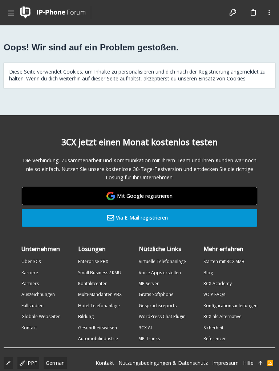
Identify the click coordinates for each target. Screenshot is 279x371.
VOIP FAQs (214, 294)
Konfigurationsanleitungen (230, 306)
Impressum (225, 362)
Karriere (29, 273)
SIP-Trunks (149, 338)
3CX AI (145, 328)
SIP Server (149, 283)
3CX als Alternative (222, 316)
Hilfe (248, 362)
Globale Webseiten (41, 316)
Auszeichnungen (38, 294)
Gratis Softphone (156, 294)
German (55, 362)
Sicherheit (213, 328)
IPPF (31, 362)
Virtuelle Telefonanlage (162, 261)
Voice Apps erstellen (160, 273)
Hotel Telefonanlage (99, 306)
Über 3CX (31, 261)
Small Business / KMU (99, 273)
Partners (30, 283)
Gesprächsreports (158, 306)
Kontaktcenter (92, 283)
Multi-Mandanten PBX (100, 294)
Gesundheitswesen (97, 328)
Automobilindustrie (98, 338)
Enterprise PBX (93, 261)
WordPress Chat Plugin (162, 316)
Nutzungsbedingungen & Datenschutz (163, 362)
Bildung (86, 316)
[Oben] (260, 363)
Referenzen (215, 338)
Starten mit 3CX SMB (223, 261)
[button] (11, 12)
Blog (208, 273)
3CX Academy (217, 283)
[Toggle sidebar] (269, 12)
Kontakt (29, 328)
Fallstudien (32, 306)
